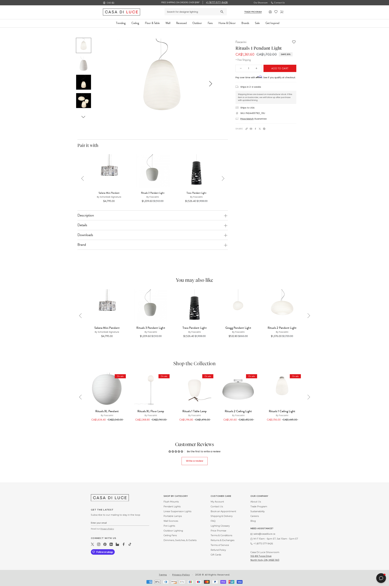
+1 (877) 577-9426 (217, 2)
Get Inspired (272, 23)
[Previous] (83, 178)
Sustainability (257, 511)
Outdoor (197, 23)
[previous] (113, 83)
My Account (217, 501)
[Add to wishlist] (293, 42)
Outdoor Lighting (173, 530)
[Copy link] (246, 129)
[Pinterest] (264, 129)
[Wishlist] (276, 12)
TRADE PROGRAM (253, 11)
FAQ (213, 521)
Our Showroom (261, 2)
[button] (83, 117)
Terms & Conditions (221, 535)
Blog (253, 521)
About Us (255, 501)
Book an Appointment (223, 511)
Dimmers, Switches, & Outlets (180, 540)
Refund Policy (218, 550)
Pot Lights (169, 525)
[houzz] (117, 544)
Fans (210, 23)
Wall (167, 23)
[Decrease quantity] (241, 68)
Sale (257, 23)
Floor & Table (152, 23)
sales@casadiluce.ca (264, 534)
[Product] (107, 389)
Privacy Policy (107, 529)
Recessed (181, 23)
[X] (260, 129)
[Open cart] (282, 12)
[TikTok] (129, 544)
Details (82, 225)
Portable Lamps (173, 516)
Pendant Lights (172, 506)
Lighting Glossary (220, 525)
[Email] (251, 129)
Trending (121, 23)
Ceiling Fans (170, 535)
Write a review (194, 461)
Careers (254, 516)
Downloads (85, 234)
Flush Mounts (171, 501)
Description (85, 215)
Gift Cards (216, 554)
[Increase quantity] (256, 68)
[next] (210, 83)
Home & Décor (227, 23)
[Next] (222, 178)
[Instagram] (98, 544)
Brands (245, 23)
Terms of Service (220, 545)
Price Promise (218, 530)
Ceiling (135, 23)
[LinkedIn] (111, 544)
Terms (163, 574)
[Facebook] (255, 129)
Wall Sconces (171, 521)
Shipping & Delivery (222, 516)
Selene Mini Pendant (109, 193)
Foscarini (241, 42)
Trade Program (258, 506)
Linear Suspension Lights (177, 511)
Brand (81, 244)
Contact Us (279, 2)
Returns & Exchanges (222, 540)
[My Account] (270, 12)
